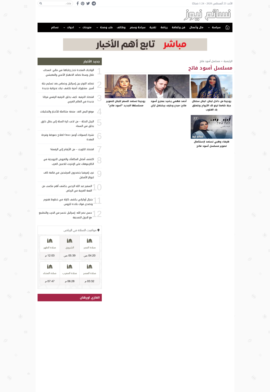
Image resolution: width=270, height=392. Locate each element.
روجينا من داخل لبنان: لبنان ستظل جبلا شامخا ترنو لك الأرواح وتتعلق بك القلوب (211, 105)
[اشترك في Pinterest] (82, 3)
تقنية (152, 27)
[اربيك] (135, 49)
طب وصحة (106, 27)
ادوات (70, 27)
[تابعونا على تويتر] (88, 3)
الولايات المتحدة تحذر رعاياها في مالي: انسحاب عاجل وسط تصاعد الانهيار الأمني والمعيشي (68, 72)
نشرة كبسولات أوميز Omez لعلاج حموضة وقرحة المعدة (67, 137)
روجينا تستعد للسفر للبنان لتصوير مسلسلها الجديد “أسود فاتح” (125, 103)
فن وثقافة (178, 27)
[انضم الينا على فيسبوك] (77, 3)
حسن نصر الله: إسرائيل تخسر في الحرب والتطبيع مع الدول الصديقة (65, 215)
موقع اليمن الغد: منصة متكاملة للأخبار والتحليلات (67, 111)
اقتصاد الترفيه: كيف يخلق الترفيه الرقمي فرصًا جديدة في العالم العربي (68, 99)
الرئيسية (227, 27)
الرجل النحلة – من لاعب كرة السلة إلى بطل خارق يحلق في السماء (67, 123)
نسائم (55, 27)
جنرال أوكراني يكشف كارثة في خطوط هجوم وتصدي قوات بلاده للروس (68, 201)
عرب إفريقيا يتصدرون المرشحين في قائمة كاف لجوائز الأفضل (68, 175)
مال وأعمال (196, 27)
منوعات (87, 27)
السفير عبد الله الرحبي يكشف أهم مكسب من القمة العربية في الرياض (67, 188)
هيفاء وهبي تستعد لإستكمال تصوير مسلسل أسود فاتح (211, 143)
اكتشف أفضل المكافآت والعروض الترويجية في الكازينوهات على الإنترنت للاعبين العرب (68, 161)
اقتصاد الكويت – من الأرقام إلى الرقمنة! (72, 149)
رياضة (164, 27)
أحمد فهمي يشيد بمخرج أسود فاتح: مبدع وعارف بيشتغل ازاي (169, 103)
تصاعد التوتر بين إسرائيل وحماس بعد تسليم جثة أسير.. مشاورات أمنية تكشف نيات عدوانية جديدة (68, 85)
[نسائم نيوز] (135, 15)
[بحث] (40, 3)
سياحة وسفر (137, 27)
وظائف (121, 27)
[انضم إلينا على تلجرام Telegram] (93, 3)
